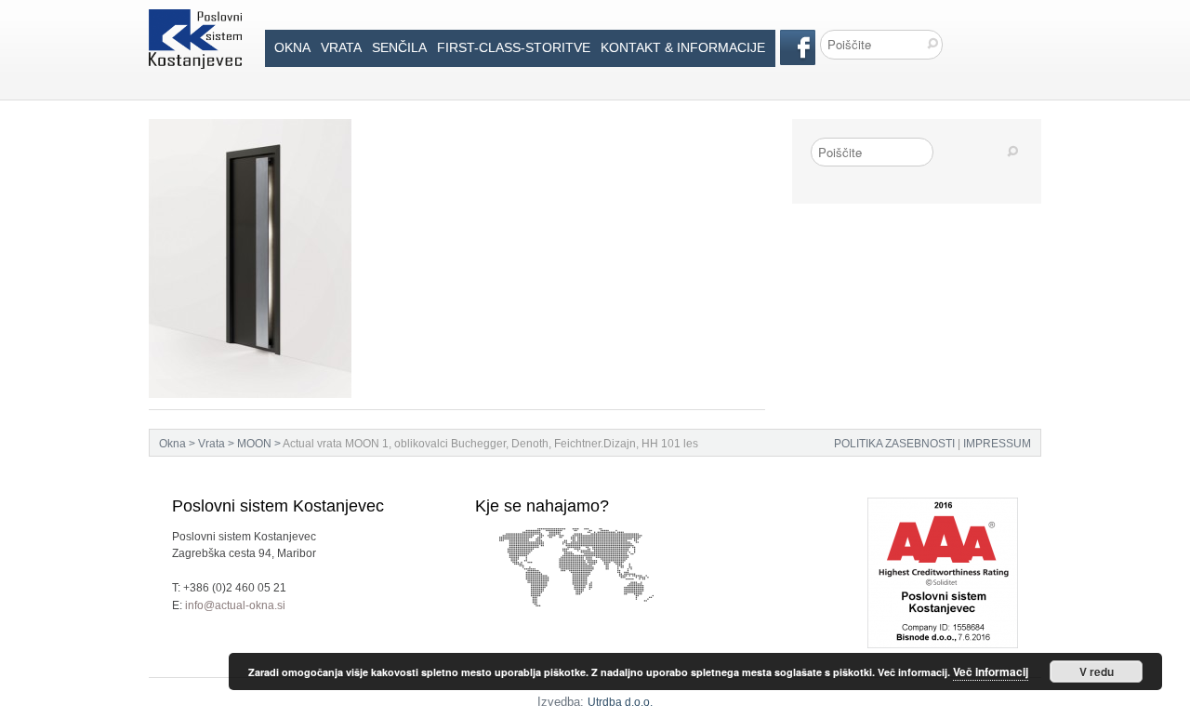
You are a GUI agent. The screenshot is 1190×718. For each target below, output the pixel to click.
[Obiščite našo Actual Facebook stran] (797, 38)
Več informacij (990, 671)
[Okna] (195, 17)
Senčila (399, 47)
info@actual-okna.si (235, 605)
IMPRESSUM (997, 443)
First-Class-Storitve (513, 47)
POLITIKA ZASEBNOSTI (894, 443)
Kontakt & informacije (683, 47)
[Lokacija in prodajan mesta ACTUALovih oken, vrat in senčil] (577, 536)
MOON (254, 443)
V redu (1096, 671)
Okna (292, 47)
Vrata (341, 47)
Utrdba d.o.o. (620, 702)
